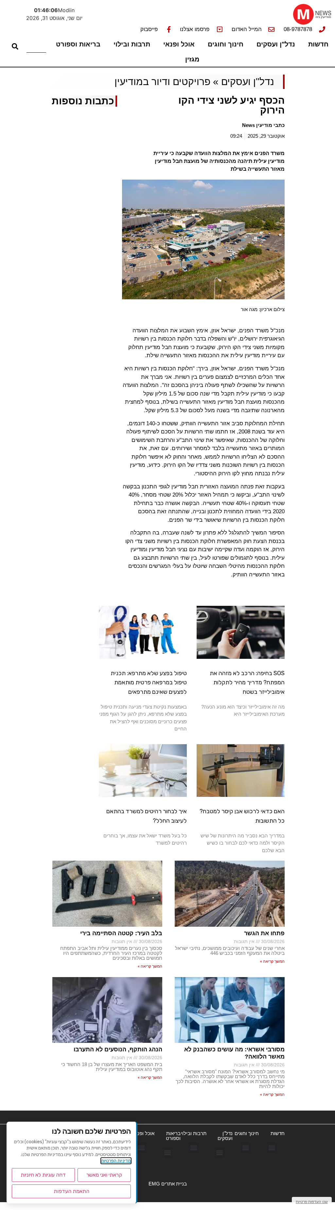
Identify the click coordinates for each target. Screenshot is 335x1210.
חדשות (318, 44)
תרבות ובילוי (132, 44)
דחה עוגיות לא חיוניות (43, 1175)
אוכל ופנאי (179, 44)
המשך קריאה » (272, 961)
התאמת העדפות (71, 1191)
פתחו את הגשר (264, 933)
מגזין (192, 59)
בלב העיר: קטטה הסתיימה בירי (121, 933)
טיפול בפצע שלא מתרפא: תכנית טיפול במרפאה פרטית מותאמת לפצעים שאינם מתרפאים (149, 683)
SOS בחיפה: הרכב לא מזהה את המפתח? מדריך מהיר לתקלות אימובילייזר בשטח (247, 683)
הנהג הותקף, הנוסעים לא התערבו (118, 1049)
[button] (271, 1147)
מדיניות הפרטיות (116, 1161)
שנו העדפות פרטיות (312, 1201)
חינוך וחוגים (225, 44)
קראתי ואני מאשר (104, 1175)
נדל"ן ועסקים (275, 44)
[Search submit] (15, 46)
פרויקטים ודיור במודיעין (162, 81)
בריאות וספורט (78, 44)
